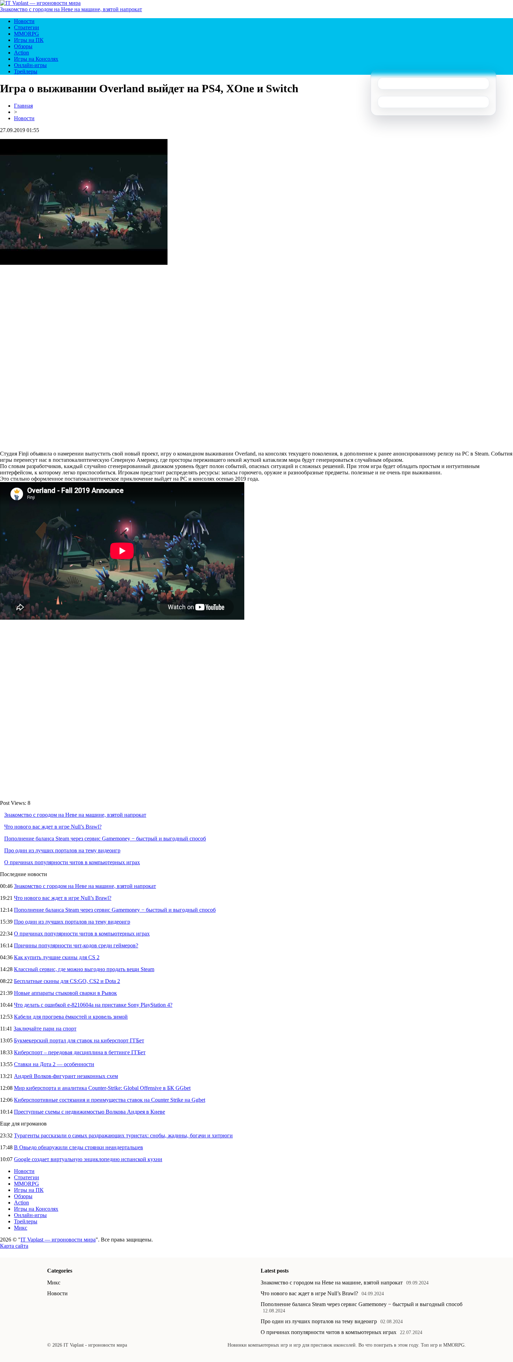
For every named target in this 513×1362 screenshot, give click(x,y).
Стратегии (26, 27)
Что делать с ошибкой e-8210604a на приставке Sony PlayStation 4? (93, 1005)
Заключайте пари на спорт (45, 1029)
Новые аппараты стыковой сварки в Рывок (65, 993)
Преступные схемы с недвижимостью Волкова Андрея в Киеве (89, 1112)
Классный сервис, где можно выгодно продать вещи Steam (84, 969)
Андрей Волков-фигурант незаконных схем (66, 1076)
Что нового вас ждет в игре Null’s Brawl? (53, 827)
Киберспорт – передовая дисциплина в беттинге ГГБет (80, 1052)
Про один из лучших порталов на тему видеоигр (62, 850)
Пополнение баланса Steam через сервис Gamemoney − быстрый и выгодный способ (105, 839)
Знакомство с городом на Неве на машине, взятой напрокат (71, 9)
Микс (20, 1228)
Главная (23, 106)
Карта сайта (14, 1246)
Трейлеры (25, 71)
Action (21, 53)
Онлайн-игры (30, 65)
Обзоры (23, 46)
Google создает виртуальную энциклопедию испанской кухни (88, 1159)
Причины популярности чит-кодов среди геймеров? (76, 945)
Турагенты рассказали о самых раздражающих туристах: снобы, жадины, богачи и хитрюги (123, 1135)
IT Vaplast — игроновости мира (58, 1240)
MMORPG (26, 34)
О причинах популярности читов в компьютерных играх (72, 862)
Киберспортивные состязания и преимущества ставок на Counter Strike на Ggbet (109, 1100)
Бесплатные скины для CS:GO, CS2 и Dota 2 (67, 981)
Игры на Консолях (36, 59)
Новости (24, 21)
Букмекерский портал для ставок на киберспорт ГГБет (79, 1040)
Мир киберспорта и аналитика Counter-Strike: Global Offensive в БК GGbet (102, 1088)
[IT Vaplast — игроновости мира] (40, 3)
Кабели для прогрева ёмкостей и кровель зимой (71, 1017)
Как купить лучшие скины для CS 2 (56, 957)
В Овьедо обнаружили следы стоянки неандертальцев (78, 1147)
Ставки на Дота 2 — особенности (54, 1064)
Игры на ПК (29, 40)
